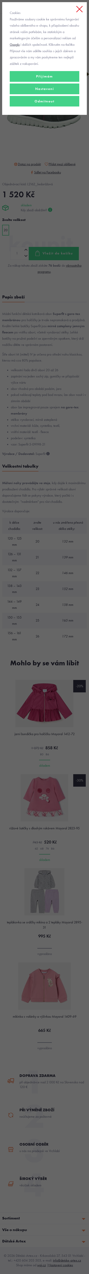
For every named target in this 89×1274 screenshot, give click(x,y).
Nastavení (44, 89)
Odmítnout (44, 101)
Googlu (15, 44)
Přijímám (44, 76)
